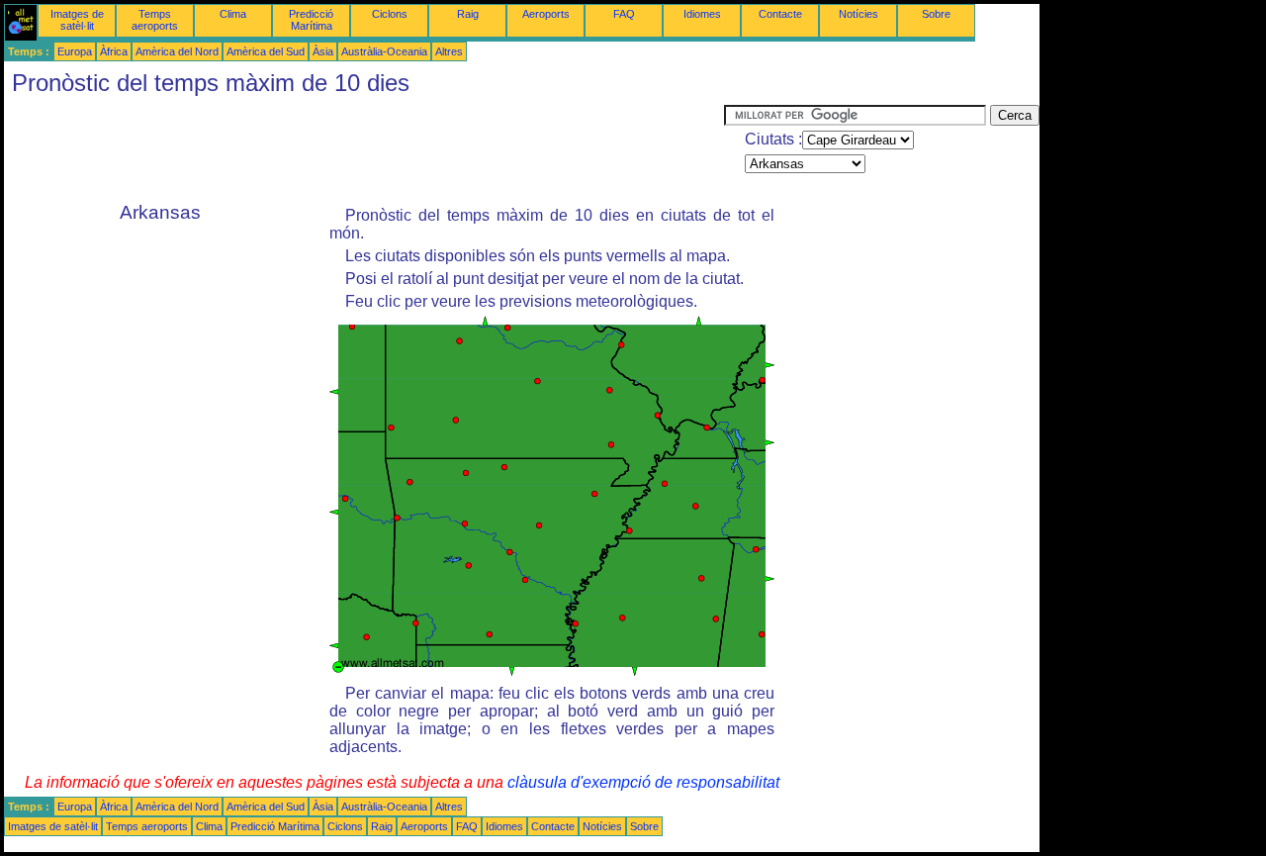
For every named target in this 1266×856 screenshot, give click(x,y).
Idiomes (702, 14)
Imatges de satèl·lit (77, 20)
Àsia (323, 51)
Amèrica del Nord (177, 51)
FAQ (624, 14)
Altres (449, 51)
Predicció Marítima (311, 20)
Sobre (936, 14)
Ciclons (389, 14)
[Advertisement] (364, 149)
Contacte (780, 14)
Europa (74, 51)
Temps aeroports (155, 20)
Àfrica (114, 51)
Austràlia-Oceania (384, 51)
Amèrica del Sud (265, 51)
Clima (233, 14)
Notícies (858, 14)
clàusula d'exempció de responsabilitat (643, 782)
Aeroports (546, 14)
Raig (468, 14)
